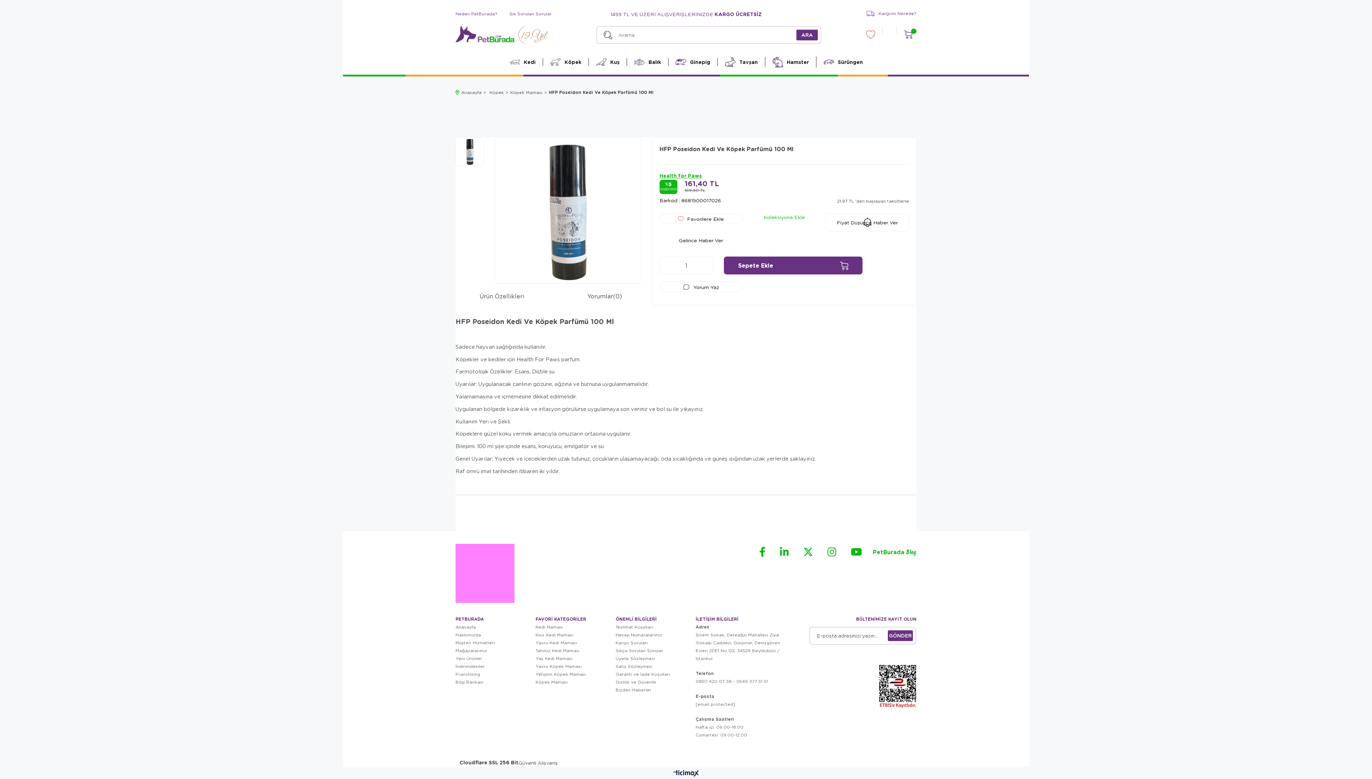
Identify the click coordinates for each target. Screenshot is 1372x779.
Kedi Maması (549, 627)
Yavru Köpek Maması (559, 666)
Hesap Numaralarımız (639, 634)
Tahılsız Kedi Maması (558, 650)
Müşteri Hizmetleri (475, 642)
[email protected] (715, 704)
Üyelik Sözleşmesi (635, 658)
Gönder (900, 635)
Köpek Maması (552, 682)
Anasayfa (466, 627)
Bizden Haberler (633, 690)
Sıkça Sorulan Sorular (639, 650)
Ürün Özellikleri (501, 296)
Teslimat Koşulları (634, 627)
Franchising (468, 674)
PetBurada (894, 552)
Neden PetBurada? (476, 13)
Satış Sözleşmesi (634, 666)
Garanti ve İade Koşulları (643, 674)
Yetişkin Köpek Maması (561, 674)
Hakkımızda (468, 634)
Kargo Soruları (632, 642)
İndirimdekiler (470, 666)
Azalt (668, 265)
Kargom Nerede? (897, 13)
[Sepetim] (908, 34)
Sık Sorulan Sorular (530, 13)
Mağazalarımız (471, 650)
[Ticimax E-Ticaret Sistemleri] (686, 773)
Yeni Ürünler (469, 658)
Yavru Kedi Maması (556, 642)
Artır (704, 265)
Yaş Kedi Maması (554, 658)
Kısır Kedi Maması (554, 634)
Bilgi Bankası (469, 682)
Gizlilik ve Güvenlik (636, 682)
